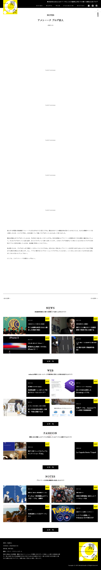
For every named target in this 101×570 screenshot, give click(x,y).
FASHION (69, 5)
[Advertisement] (50, 40)
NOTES (81, 5)
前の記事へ (7, 298)
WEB (58, 5)
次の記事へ (94, 298)
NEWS (49, 5)
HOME (39, 5)
